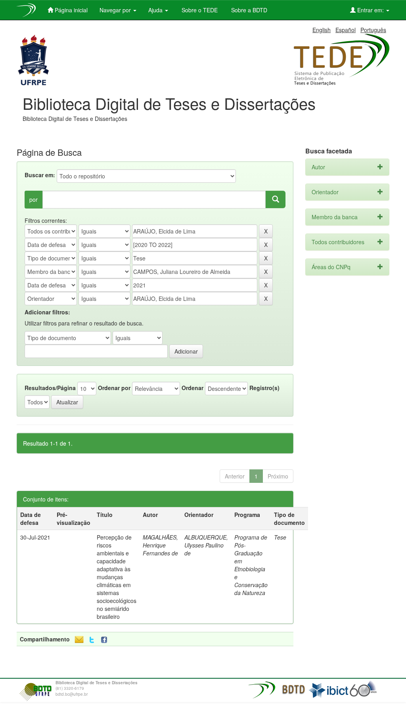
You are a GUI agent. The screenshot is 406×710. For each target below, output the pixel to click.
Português (373, 30)
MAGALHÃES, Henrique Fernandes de (160, 545)
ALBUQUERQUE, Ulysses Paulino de (206, 545)
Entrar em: (370, 10)
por (33, 199)
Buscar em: (40, 175)
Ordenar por (114, 388)
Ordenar (192, 388)
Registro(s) (264, 388)
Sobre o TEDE (199, 10)
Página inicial (70, 10)
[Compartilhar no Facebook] (106, 640)
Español (345, 30)
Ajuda (156, 10)
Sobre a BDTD (248, 10)
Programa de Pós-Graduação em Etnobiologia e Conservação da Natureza (251, 565)
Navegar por (116, 10)
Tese (280, 537)
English (321, 30)
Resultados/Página (50, 388)
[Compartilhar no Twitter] (92, 640)
